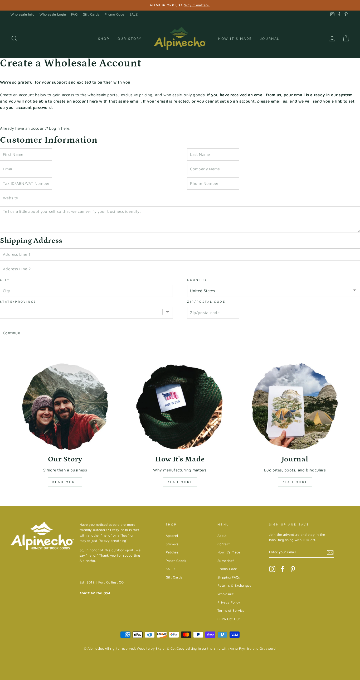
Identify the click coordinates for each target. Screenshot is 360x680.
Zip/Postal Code (206, 301)
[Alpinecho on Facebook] (282, 569)
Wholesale (225, 594)
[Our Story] (65, 406)
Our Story (130, 38)
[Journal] (294, 406)
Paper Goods (176, 561)
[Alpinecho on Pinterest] (293, 569)
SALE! (134, 14)
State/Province (18, 301)
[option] (180, 5)
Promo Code (114, 14)
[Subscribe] (330, 552)
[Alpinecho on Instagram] (272, 569)
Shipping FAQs (228, 577)
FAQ (74, 14)
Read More (65, 482)
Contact (223, 544)
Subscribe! (225, 561)
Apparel (172, 536)
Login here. (59, 128)
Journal (270, 38)
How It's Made (235, 38)
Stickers (172, 544)
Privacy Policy (228, 602)
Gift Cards (91, 14)
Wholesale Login (53, 14)
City (5, 279)
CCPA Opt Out (228, 619)
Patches (172, 552)
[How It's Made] (180, 406)
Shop (103, 38)
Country (197, 279)
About (222, 536)
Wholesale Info (22, 14)
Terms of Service (231, 611)
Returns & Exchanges (234, 585)
